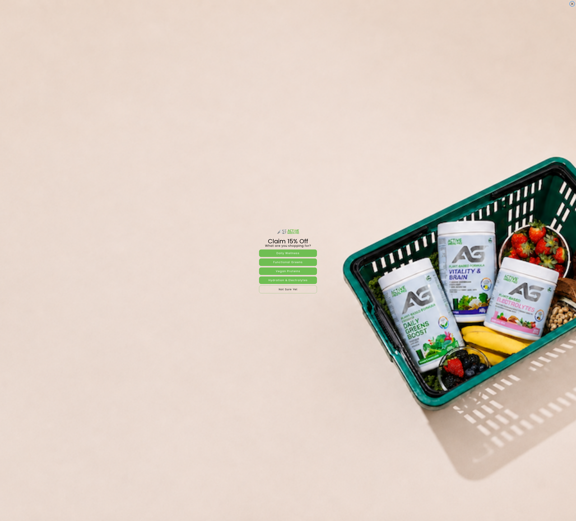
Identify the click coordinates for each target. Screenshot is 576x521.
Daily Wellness (288, 253)
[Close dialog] (572, 3)
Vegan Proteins (288, 271)
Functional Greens (288, 262)
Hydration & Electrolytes (288, 280)
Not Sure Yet (288, 289)
